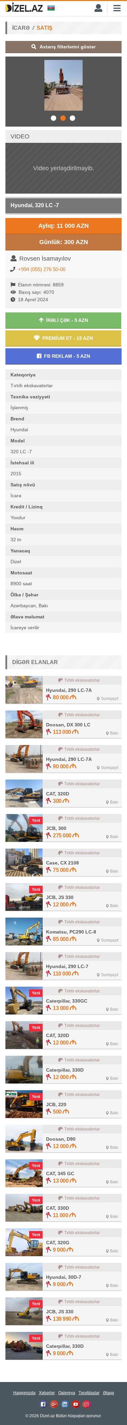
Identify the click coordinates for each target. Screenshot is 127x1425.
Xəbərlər (47, 1392)
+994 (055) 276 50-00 (41, 269)
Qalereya (66, 1392)
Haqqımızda (24, 1392)
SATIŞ (44, 28)
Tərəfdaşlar (89, 1392)
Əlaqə (108, 1392)
